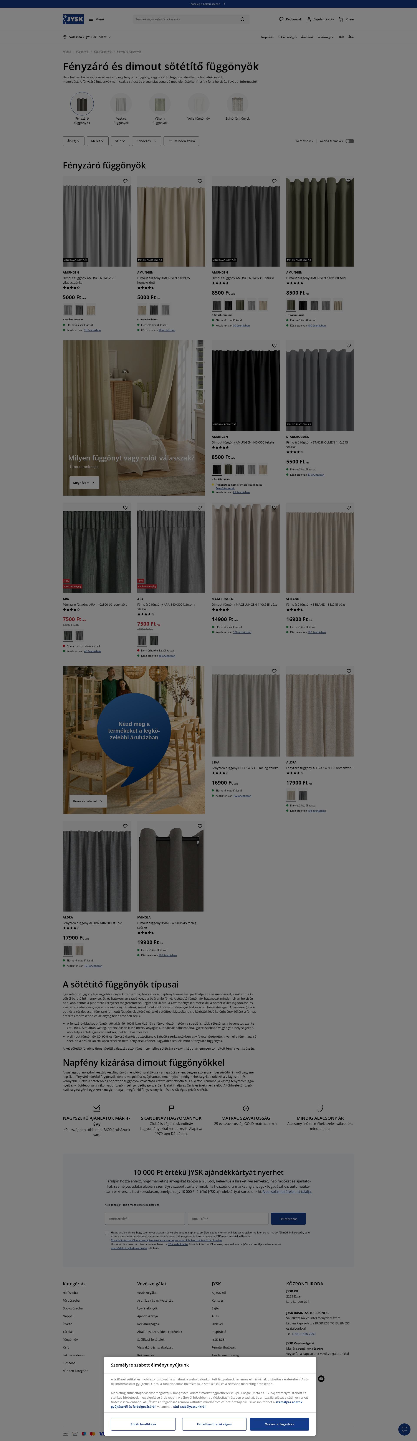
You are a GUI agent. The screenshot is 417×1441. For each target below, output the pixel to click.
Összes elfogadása (280, 1424)
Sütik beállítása (143, 1424)
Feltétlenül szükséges (214, 1424)
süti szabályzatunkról (189, 1407)
